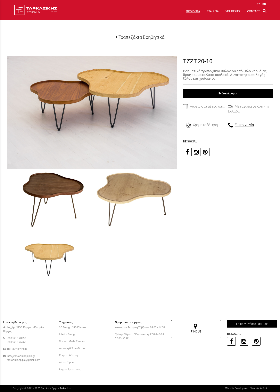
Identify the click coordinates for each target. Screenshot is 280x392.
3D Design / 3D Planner (72, 327)
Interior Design (67, 334)
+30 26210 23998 (16, 338)
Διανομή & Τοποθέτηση (72, 348)
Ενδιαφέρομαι (228, 93)
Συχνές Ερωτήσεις (70, 369)
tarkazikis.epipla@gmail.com (23, 359)
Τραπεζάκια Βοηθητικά (141, 37)
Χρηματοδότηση (68, 355)
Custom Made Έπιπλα (71, 341)
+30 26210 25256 (16, 342)
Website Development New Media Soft (246, 388)
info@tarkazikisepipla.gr (21, 356)
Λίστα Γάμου (66, 362)
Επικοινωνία (244, 125)
